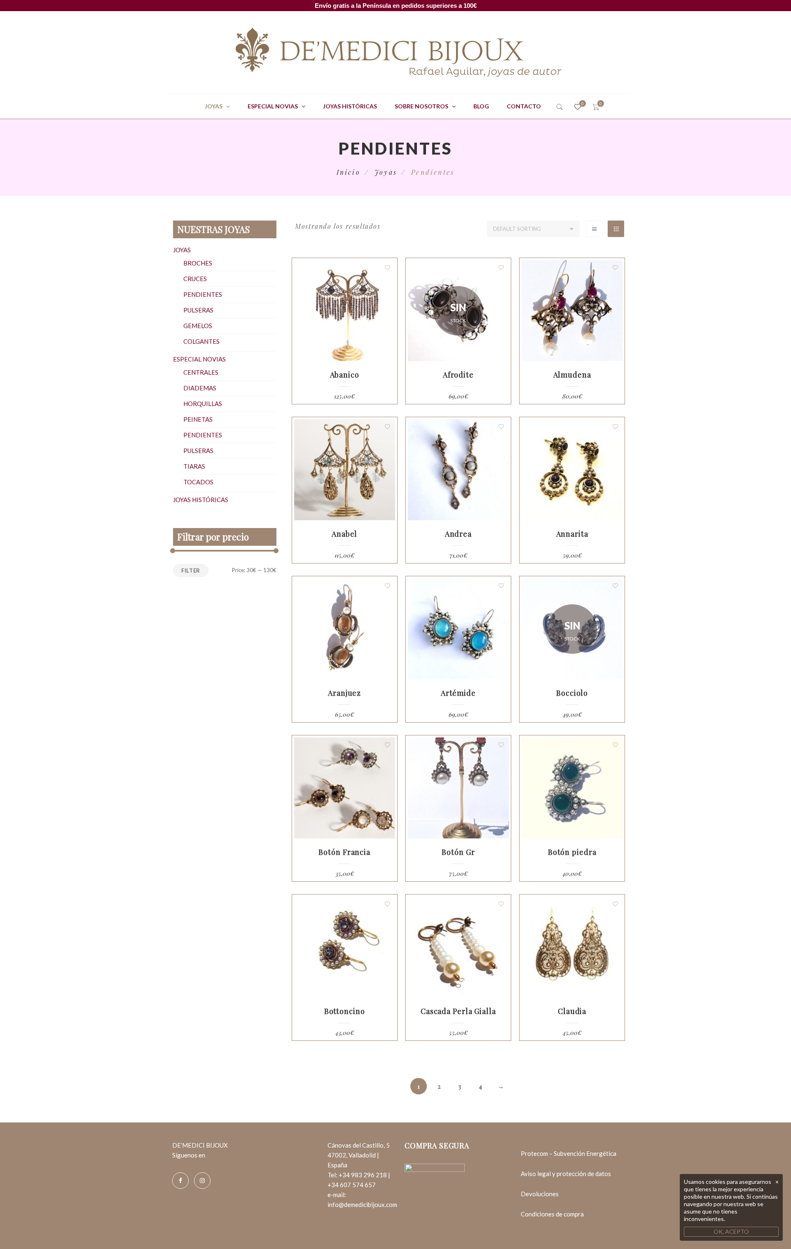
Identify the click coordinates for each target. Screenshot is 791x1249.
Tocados (198, 482)
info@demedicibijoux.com (362, 1204)
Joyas (213, 106)
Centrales (200, 372)
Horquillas (202, 403)
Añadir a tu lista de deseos (387, 267)
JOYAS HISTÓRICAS (350, 106)
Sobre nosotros (421, 106)
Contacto (524, 106)
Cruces (195, 278)
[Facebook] (180, 1180)
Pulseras (198, 310)
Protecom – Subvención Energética (568, 1153)
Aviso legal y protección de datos (566, 1173)
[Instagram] (202, 1180)
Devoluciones (540, 1193)
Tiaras (194, 466)
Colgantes (201, 341)
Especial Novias (273, 106)
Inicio (348, 172)
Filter (190, 570)
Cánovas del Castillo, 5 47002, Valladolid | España (359, 1155)
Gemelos (197, 325)
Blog (481, 106)
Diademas (199, 388)
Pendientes (202, 294)
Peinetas (198, 419)
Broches (197, 263)
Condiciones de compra (552, 1214)
